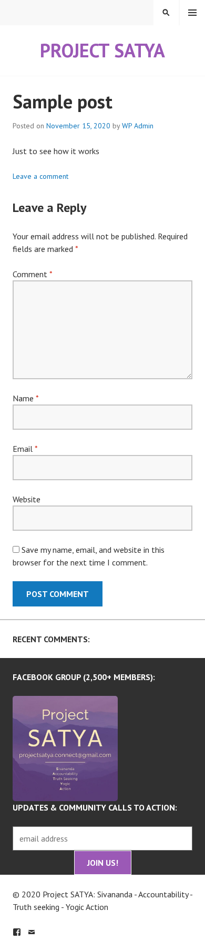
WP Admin (137, 125)
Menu (192, 12)
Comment (32, 274)
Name (25, 398)
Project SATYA (102, 50)
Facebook (17, 932)
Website (26, 499)
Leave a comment (40, 176)
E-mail (31, 932)
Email (25, 448)
